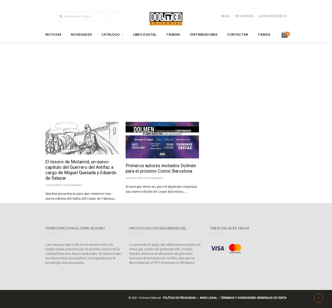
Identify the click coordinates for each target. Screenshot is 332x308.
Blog (225, 16)
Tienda (264, 34)
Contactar (237, 34)
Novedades (81, 34)
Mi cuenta (244, 16)
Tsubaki (173, 34)
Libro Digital (145, 34)
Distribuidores (203, 34)
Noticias (53, 34)
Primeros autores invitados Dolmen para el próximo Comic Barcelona (161, 168)
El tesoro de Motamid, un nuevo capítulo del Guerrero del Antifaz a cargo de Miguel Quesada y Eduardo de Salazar (81, 170)
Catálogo (110, 34)
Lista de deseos (273, 16)
